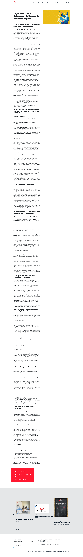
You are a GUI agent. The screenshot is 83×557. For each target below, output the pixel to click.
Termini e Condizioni (41, 551)
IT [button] (68, 2)
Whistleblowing (48, 551)
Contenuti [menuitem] (49, 2)
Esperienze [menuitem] (44, 2)
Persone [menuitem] (39, 2)
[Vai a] (17, 3)
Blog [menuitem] (58, 2)
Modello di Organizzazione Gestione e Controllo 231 (61, 551)
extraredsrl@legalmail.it (43, 541)
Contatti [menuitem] (61, 2)
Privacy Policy (29, 551)
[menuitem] (17, 545)
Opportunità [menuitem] (54, 2)
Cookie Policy (34, 551)
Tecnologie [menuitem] (35, 2)
